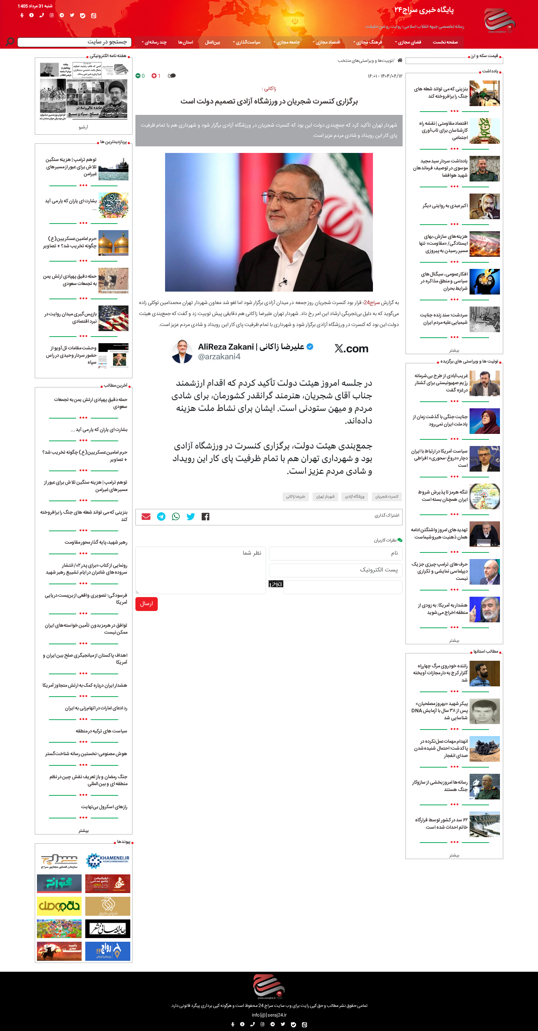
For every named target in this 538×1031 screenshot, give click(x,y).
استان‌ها (185, 42)
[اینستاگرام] (52, 16)
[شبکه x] (72, 16)
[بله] (82, 16)
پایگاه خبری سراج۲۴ (424, 10)
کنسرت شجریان (387, 497)
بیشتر (454, 350)
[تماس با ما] (42, 16)
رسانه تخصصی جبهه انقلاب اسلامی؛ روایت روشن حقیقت (414, 26)
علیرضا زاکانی (295, 497)
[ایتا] (93, 16)
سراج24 (372, 303)
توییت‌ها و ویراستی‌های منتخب (365, 60)
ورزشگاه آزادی (355, 497)
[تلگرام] (62, 16)
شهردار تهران (325, 497)
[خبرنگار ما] (22, 16)
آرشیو (83, 127)
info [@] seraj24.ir (269, 1015)
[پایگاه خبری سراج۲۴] (499, 19)
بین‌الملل (212, 42)
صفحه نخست (445, 42)
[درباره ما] (31, 16)
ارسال (146, 604)
